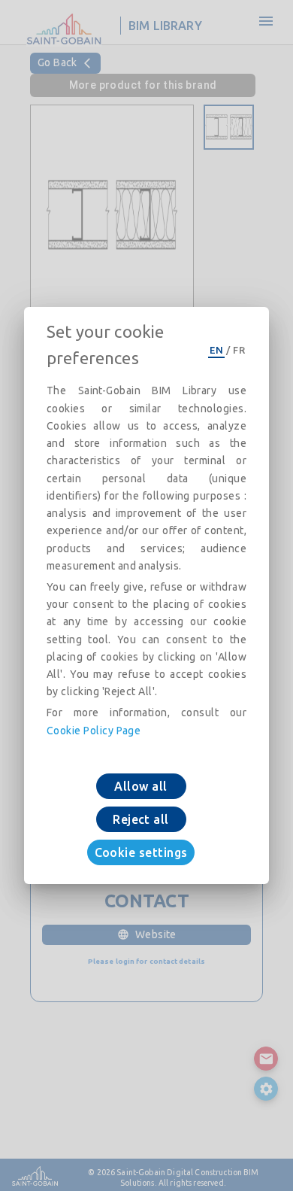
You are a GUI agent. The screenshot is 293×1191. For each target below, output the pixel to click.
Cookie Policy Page (93, 731)
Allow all (140, 786)
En (216, 350)
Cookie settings (141, 852)
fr (239, 350)
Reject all (141, 819)
